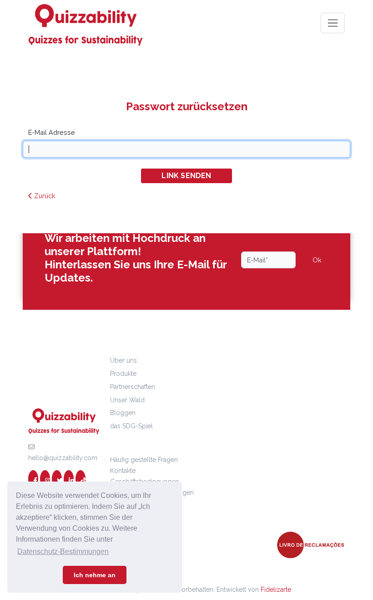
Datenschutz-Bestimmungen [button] (63, 551)
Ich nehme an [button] (95, 575)
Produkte (123, 373)
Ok (317, 260)
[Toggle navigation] (333, 23)
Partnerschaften (132, 386)
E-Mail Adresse (51, 132)
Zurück (43, 196)
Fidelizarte (276, 589)
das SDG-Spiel (131, 426)
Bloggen (123, 412)
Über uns (123, 360)
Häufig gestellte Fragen (144, 459)
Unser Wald (127, 400)
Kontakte (123, 470)
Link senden (186, 175)
